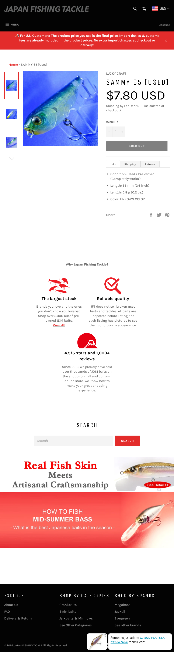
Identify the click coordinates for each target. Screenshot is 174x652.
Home (13, 65)
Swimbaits (67, 611)
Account (164, 24)
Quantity (112, 121)
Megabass (122, 605)
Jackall (120, 611)
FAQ (7, 611)
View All (59, 325)
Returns (150, 164)
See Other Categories (75, 625)
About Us (11, 605)
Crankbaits (68, 605)
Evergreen (122, 618)
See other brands (128, 625)
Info (113, 164)
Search (127, 440)
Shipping (130, 164)
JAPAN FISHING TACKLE (28, 645)
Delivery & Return (18, 618)
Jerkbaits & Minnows (76, 618)
